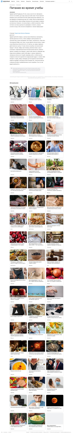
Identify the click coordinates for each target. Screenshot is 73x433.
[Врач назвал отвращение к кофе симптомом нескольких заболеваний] (36, 403)
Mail (2, 432)
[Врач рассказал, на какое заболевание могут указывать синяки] (36, 130)
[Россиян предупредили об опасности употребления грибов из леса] (54, 348)
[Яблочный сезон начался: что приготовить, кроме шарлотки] (36, 221)
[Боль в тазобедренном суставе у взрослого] (18, 276)
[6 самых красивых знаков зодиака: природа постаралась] (54, 239)
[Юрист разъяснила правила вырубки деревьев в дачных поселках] (18, 330)
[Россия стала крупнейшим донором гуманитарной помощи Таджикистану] (36, 112)
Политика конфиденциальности (65, 432)
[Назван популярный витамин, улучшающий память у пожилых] (54, 167)
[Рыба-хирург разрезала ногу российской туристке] (36, 294)
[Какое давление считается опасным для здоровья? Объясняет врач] (18, 94)
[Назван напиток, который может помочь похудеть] (36, 203)
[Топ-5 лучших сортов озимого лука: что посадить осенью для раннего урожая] (54, 276)
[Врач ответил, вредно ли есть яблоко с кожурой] (18, 294)
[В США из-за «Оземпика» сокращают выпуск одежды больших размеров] (36, 94)
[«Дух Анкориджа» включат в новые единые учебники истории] (54, 367)
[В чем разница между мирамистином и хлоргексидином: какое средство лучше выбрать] (54, 385)
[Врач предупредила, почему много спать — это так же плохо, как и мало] (36, 239)
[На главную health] (6, 1)
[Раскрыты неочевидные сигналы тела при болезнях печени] (54, 130)
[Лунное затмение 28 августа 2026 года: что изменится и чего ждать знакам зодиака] (54, 403)
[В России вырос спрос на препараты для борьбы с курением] (54, 149)
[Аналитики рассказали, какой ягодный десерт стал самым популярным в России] (18, 239)
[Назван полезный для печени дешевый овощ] (18, 385)
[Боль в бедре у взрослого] (18, 312)
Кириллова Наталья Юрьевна (22, 33)
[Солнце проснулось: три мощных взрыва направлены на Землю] (36, 149)
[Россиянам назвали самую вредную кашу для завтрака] (18, 149)
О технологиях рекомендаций (55, 432)
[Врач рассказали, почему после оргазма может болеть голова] (54, 203)
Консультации (12, 4)
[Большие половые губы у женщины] (54, 94)
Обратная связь (46, 432)
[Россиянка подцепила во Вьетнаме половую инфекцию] (54, 112)
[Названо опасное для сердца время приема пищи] (18, 348)
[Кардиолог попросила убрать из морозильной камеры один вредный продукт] (36, 185)
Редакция (27, 432)
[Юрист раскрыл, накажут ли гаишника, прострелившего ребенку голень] (54, 258)
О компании (5, 432)
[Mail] (2, 1)
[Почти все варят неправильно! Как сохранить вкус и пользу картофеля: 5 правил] (36, 421)
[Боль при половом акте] (18, 167)
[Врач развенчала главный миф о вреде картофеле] (36, 385)
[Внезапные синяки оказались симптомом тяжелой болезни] (18, 112)
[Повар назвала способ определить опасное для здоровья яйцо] (36, 167)
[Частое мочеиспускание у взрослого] (36, 367)
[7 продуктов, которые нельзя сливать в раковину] (36, 312)
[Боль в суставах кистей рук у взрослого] (54, 294)
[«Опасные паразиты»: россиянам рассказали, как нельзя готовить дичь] (18, 203)
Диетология (18, 4)
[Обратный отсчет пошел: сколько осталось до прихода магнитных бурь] (36, 348)
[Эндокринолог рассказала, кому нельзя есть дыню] (54, 330)
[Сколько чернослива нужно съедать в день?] (36, 258)
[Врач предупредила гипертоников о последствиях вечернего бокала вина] (54, 421)
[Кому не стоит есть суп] (18, 367)
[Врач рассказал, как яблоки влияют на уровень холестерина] (18, 130)
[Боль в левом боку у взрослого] (36, 330)
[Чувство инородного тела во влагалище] (54, 221)
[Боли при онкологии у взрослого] (18, 403)
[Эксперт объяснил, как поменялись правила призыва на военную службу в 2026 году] (54, 185)
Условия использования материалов (36, 432)
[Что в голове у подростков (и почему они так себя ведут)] (18, 221)
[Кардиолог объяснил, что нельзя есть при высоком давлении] (18, 185)
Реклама (9, 432)
